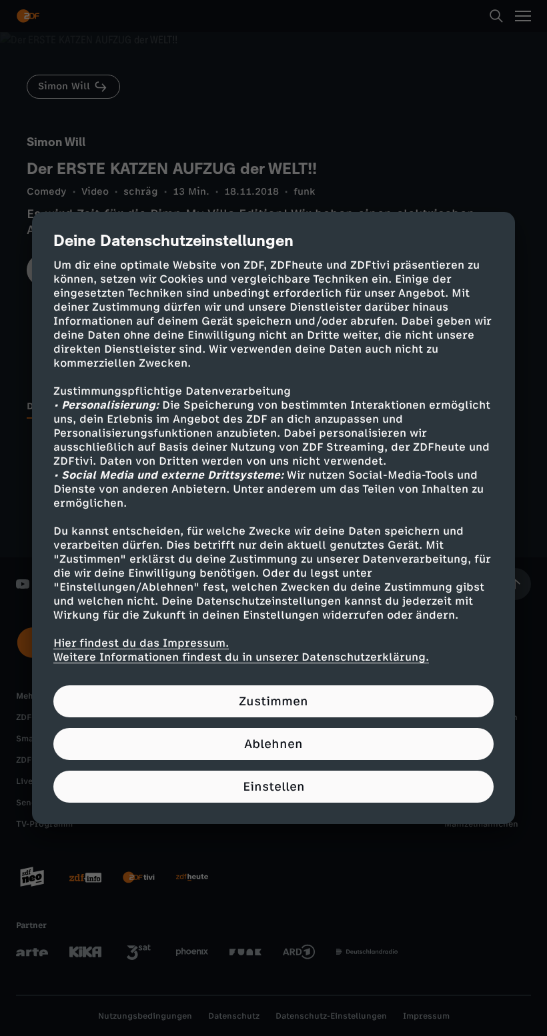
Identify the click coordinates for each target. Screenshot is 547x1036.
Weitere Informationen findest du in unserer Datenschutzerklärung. (241, 657)
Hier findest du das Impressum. (141, 643)
